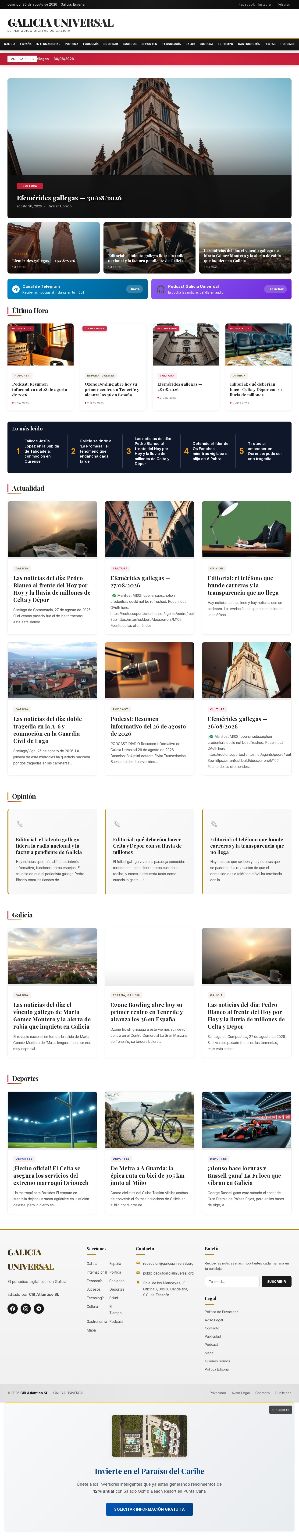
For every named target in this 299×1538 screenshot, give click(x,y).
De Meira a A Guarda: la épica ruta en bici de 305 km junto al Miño (147, 1175)
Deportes (149, 44)
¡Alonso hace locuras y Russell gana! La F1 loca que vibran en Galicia (244, 1175)
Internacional (48, 44)
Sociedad (110, 44)
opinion (116, 249)
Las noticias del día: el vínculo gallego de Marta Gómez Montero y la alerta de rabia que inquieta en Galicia (242, 255)
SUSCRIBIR (276, 1281)
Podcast (288, 44)
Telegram (284, 4)
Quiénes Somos (217, 1361)
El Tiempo (225, 44)
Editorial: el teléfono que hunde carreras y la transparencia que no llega (243, 585)
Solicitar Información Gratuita (149, 1509)
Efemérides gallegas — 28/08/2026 (179, 386)
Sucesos (130, 44)
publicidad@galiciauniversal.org (168, 1273)
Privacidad (218, 1393)
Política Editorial (217, 1369)
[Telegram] (39, 1309)
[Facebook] (12, 1309)
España (26, 44)
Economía (91, 44)
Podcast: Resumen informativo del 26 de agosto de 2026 (148, 726)
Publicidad (213, 1336)
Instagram (266, 4)
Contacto (212, 1328)
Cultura (206, 44)
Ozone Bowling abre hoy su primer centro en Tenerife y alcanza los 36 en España (112, 389)
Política (71, 44)
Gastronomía (249, 44)
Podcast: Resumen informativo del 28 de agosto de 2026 (39, 389)
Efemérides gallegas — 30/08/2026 (67, 59)
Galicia (9, 44)
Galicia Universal (60, 22)
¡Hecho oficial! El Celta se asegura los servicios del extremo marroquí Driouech (51, 1175)
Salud (190, 44)
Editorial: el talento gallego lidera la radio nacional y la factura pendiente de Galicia (146, 258)
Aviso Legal (214, 1320)
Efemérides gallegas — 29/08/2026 (43, 260)
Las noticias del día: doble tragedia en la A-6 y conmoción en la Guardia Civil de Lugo (47, 729)
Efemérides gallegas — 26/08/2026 (237, 722)
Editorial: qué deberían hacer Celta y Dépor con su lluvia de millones (256, 389)
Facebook (246, 4)
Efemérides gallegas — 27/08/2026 (140, 581)
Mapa (91, 1330)
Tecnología (171, 44)
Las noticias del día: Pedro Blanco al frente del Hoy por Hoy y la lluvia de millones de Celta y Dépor (51, 589)
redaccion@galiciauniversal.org (168, 1263)
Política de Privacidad (221, 1312)
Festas (270, 44)
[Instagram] (26, 1309)
